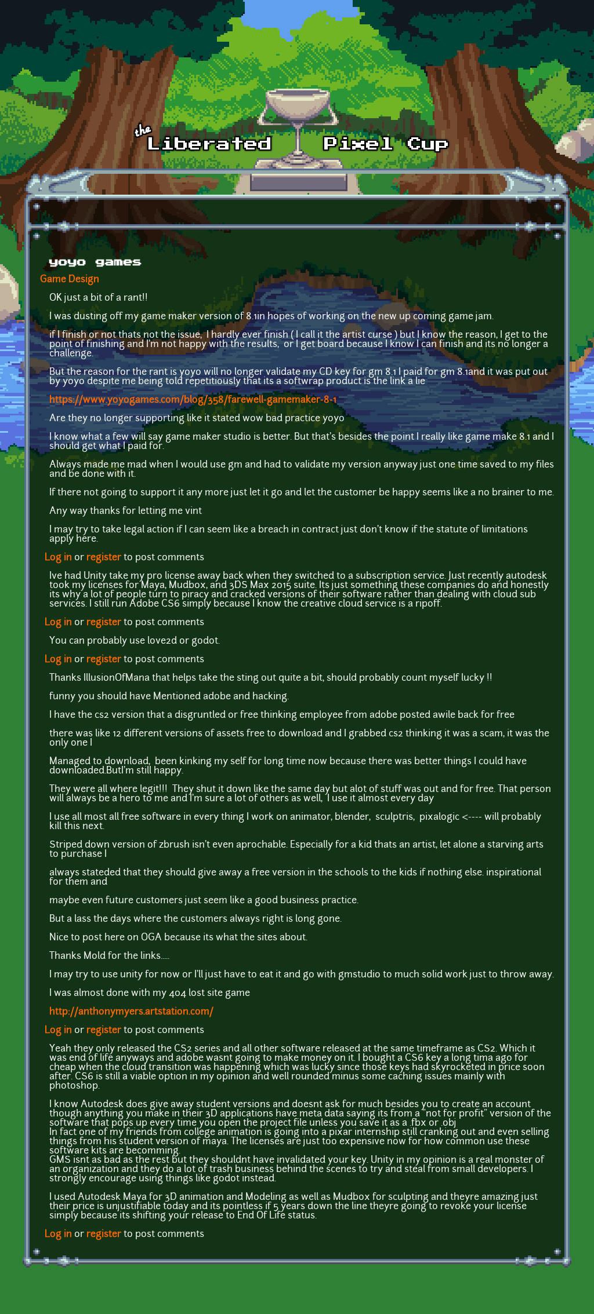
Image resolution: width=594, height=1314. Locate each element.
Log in (58, 558)
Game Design (69, 279)
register (103, 558)
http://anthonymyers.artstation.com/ (131, 1012)
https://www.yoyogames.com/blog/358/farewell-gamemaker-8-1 (192, 400)
